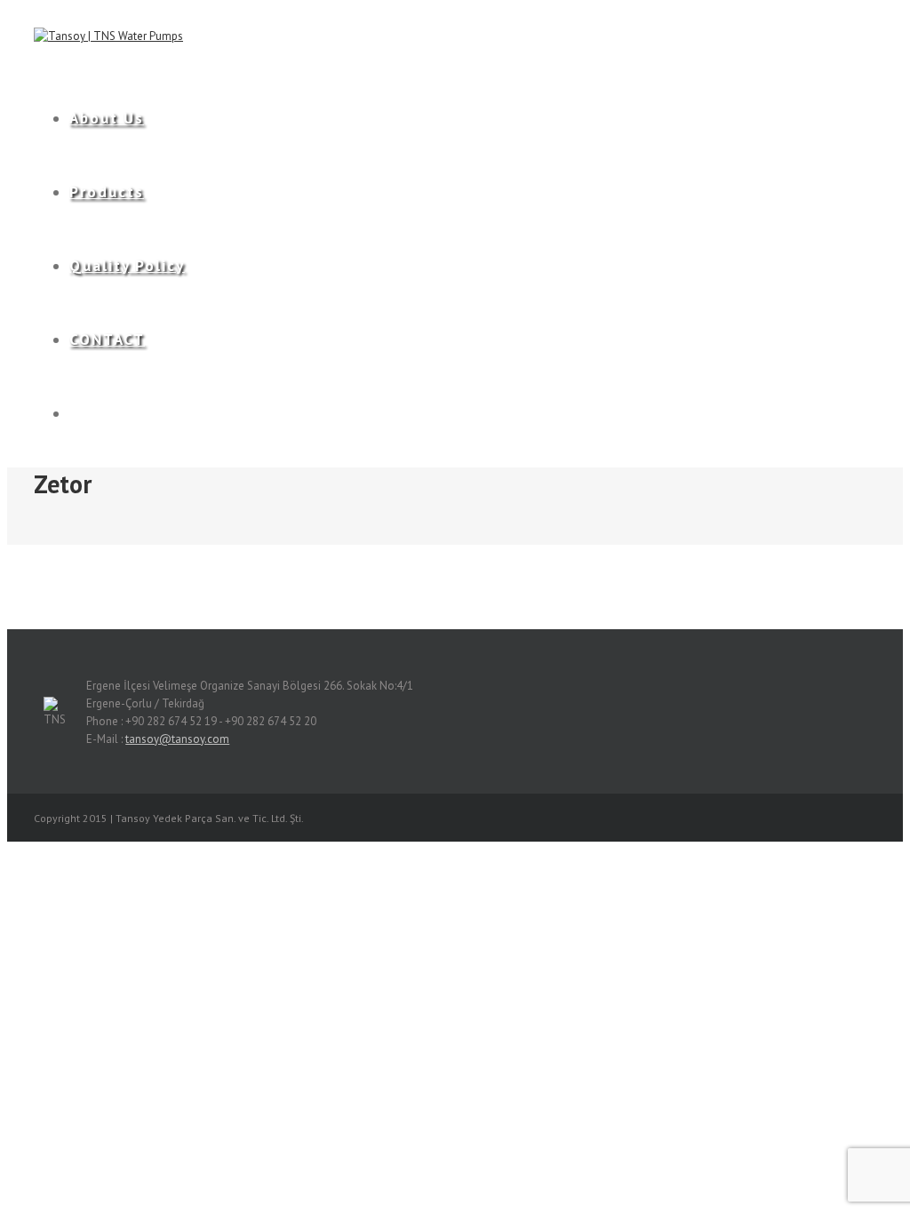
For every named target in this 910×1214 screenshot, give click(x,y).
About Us (106, 118)
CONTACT (107, 339)
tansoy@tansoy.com (177, 739)
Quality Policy (127, 266)
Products (106, 192)
